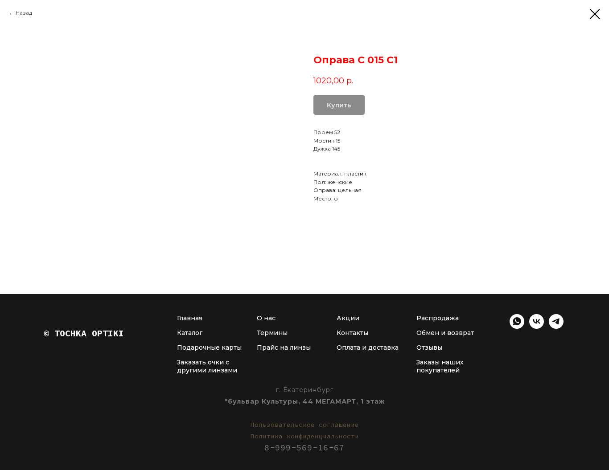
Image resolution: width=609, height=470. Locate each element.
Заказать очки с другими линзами (207, 366)
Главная (189, 318)
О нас (266, 318)
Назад (24, 12)
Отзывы (429, 347)
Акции (348, 318)
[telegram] (556, 326)
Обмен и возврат (445, 333)
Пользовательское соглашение (305, 425)
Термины (272, 333)
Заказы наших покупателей (440, 366)
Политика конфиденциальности (305, 436)
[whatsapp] (517, 326)
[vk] (536, 326)
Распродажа (437, 318)
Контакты (352, 333)
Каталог (189, 333)
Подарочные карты (209, 347)
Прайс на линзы (284, 347)
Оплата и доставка (368, 347)
